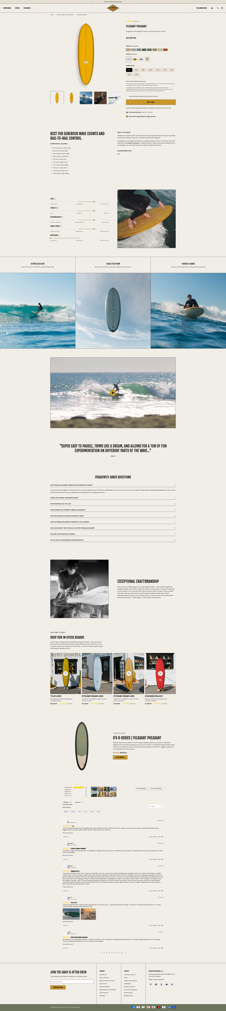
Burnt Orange (165, 50)
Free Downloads (104, 986)
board (66, 811)
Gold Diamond (135, 59)
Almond (160, 50)
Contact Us (102, 974)
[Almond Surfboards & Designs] (113, 8)
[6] (113, 794)
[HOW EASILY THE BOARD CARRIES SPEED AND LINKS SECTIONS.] (55, 198)
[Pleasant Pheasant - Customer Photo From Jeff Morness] (107, 794)
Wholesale (127, 983)
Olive (149, 50)
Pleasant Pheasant (68, 833)
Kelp (155, 50)
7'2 (165, 70)
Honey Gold (128, 50)
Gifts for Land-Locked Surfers (65, 14)
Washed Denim (144, 50)
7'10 (136, 74)
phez (98, 811)
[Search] (217, 8)
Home (51, 14)
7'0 (158, 70)
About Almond (104, 977)
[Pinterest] (151, 984)
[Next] (134, 2)
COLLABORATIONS (202, 8)
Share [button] (66, 837)
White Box (128, 59)
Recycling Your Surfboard (107, 989)
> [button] (125, 952)
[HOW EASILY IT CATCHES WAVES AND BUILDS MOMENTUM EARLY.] (61, 226)
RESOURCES (27, 8)
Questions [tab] (78, 802)
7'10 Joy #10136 (55, 696)
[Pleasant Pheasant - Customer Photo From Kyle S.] (100, 794)
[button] (159, 837)
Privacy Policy (128, 992)
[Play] (113, 392)
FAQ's (125, 977)
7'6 (129, 74)
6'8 (143, 70)
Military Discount (129, 986)
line (85, 811)
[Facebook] (156, 984)
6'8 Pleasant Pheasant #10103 (92, 696)
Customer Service (129, 974)
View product (120, 757)
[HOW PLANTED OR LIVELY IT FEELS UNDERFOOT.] (57, 208)
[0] (222, 8)
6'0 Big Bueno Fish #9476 (154, 696)
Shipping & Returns (130, 980)
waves (73, 811)
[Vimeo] (172, 984)
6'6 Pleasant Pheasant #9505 (123, 696)
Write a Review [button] (157, 788)
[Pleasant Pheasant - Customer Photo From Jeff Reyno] (94, 794)
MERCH (17, 8)
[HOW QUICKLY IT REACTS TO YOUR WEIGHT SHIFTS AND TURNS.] (62, 217)
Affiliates (102, 995)
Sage (133, 50)
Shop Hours (103, 983)
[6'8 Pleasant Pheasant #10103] (97, 673)
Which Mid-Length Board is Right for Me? (142, 116)
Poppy (147, 59)
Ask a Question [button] (142, 788)
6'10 (150, 70)
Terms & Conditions (130, 989)
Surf (79, 811)
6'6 (136, 70)
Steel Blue (139, 50)
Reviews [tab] (66, 802)
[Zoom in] (118, 22)
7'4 (172, 70)
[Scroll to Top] (223, 1001)
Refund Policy (128, 995)
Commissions (103, 992)
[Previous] (92, 2)
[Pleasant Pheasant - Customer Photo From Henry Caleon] (113, 789)
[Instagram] (161, 984)
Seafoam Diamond (141, 59)
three (92, 811)
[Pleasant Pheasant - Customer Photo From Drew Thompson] (94, 789)
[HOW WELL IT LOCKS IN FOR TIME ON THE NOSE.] (59, 235)
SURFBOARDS (7, 8)
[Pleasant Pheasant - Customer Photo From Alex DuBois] (107, 789)
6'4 (129, 70)
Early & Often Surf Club (106, 980)
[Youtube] (166, 984)
